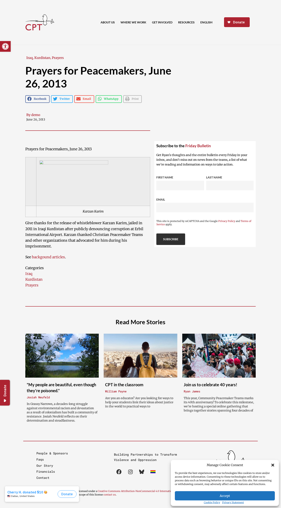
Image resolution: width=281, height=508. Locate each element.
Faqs (40, 459)
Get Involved (162, 22)
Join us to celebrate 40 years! (210, 384)
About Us (108, 22)
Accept (225, 496)
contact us (109, 494)
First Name (164, 177)
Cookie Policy (212, 502)
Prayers (58, 58)
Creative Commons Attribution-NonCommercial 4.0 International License (141, 491)
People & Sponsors (52, 453)
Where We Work (133, 22)
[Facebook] (119, 472)
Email (160, 199)
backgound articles (48, 257)
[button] (273, 465)
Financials (45, 471)
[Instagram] (130, 472)
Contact (42, 478)
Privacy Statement (233, 502)
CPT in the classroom (124, 384)
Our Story (44, 465)
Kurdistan (42, 58)
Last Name (214, 177)
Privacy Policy (226, 221)
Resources (186, 22)
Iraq (29, 58)
